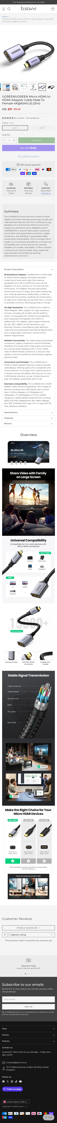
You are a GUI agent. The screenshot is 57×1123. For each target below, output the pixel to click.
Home (5, 17)
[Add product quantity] (14, 140)
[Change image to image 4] (15, 87)
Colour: (8, 123)
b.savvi (21, 1106)
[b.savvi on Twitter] (7, 1082)
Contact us (45, 193)
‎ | (26, 1106)
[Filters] (5, 934)
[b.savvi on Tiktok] (16, 1082)
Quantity (6, 135)
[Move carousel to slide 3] (29, 973)
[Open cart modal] (52, 9)
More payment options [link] (28, 156)
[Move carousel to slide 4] (31, 973)
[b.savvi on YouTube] (20, 1082)
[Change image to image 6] (33, 87)
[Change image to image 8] (51, 87)
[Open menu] (3, 9)
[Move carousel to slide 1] (25, 973)
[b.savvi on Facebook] (3, 1082)
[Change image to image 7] (42, 87)
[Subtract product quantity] (4, 140)
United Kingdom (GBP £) (16, 1102)
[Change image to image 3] (6, 87)
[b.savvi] (28, 9)
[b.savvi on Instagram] (12, 1082)
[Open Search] (9, 9)
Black (42, 128)
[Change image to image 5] (24, 87)
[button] (8, 118)
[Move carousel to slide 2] (27, 973)
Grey (15, 128)
